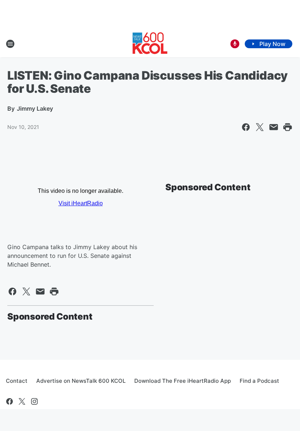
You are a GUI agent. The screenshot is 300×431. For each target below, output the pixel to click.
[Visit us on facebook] (9, 401)
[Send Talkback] (234, 43)
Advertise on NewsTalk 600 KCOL (80, 380)
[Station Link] (150, 44)
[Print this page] (287, 127)
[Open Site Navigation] (10, 43)
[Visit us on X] (22, 401)
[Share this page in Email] (274, 127)
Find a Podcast (259, 380)
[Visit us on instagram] (34, 401)
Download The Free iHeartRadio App (182, 380)
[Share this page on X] (260, 127)
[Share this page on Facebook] (246, 127)
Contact (16, 380)
